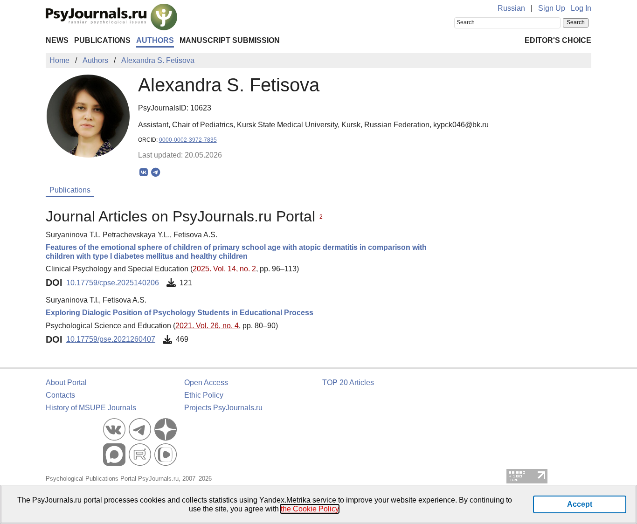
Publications (102, 40)
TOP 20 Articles (348, 382)
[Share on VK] (144, 172)
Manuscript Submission (230, 40)
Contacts (60, 395)
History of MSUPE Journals (91, 408)
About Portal (66, 382)
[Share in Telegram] (155, 172)
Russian (511, 8)
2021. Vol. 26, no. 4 (207, 326)
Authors (155, 40)
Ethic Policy (203, 395)
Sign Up (551, 8)
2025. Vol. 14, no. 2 (224, 269)
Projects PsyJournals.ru (223, 408)
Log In (581, 8)
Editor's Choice (558, 40)
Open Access (206, 382)
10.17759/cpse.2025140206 (112, 283)
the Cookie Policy (310, 509)
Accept (579, 504)
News (57, 40)
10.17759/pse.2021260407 (110, 339)
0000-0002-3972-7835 (188, 140)
